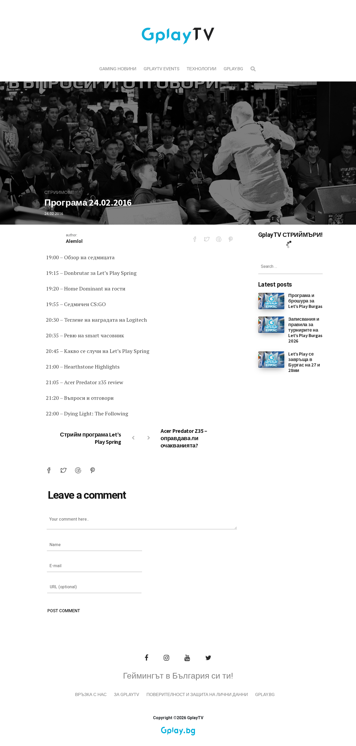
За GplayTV (126, 694)
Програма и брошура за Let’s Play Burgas (305, 300)
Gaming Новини (117, 69)
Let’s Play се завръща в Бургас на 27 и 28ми (304, 362)
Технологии (201, 69)
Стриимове (59, 192)
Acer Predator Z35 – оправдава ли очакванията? (184, 438)
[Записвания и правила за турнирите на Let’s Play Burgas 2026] (271, 324)
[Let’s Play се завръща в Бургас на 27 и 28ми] (271, 359)
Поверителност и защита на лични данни (197, 694)
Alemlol (74, 241)
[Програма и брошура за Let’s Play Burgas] (271, 301)
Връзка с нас (91, 694)
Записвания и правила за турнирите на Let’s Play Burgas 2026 (305, 330)
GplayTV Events (161, 69)
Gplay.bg (233, 69)
